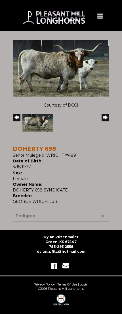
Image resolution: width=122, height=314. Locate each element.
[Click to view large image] (61, 67)
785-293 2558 (61, 246)
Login (84, 284)
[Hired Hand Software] (61, 302)
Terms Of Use (67, 284)
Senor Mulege (27, 155)
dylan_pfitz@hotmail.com (61, 251)
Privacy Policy (44, 284)
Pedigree (25, 215)
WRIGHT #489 (61, 155)
